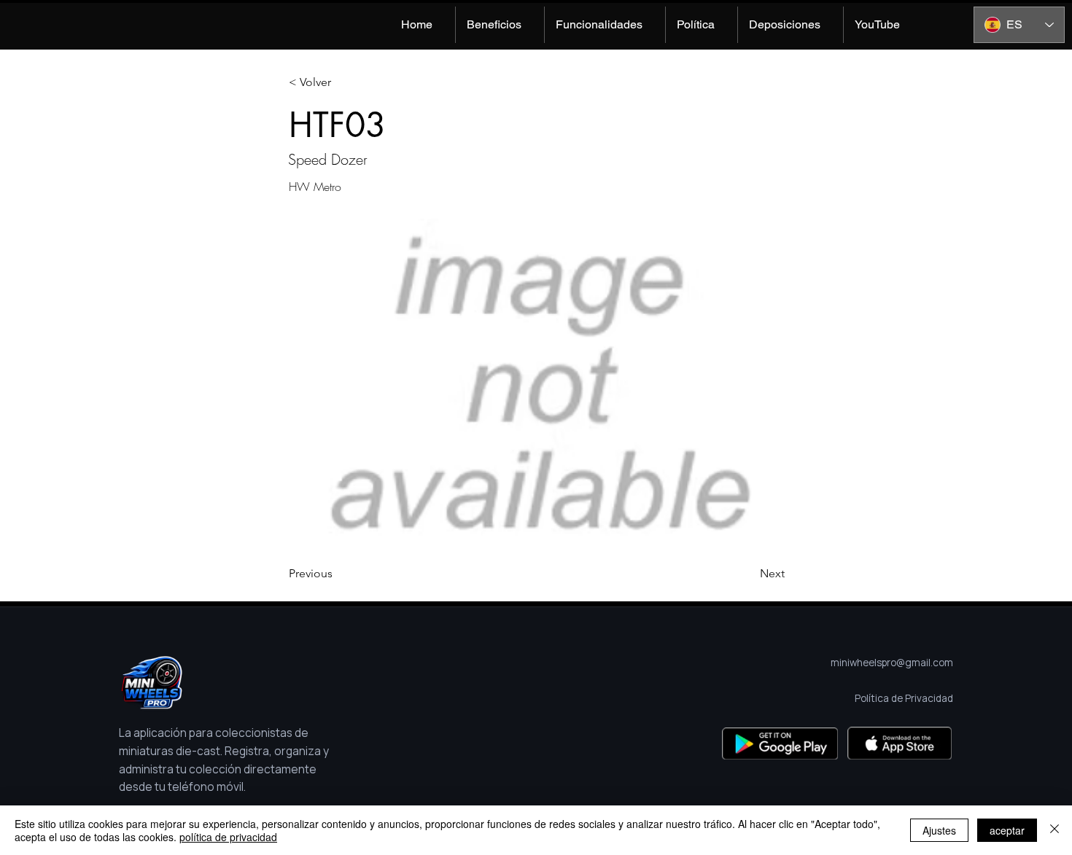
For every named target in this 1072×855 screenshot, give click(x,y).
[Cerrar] (1054, 830)
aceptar (1007, 830)
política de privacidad (228, 836)
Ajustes (939, 830)
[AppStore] (899, 743)
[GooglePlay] (780, 743)
